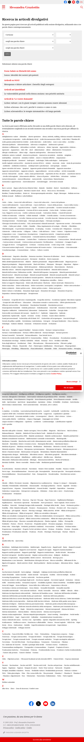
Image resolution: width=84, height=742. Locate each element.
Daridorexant (6, 256)
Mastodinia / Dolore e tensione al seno (23, 444)
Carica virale (54, 210)
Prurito (40, 532)
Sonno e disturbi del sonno (11, 620)
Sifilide (63, 591)
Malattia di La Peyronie (55, 433)
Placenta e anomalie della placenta (31, 521)
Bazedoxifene (65, 188)
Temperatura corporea (59, 634)
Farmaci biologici (48, 333)
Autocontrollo (37, 179)
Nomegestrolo (42, 474)
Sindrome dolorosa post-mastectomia (31, 604)
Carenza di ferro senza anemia (37, 210)
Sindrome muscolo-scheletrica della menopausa (35, 606)
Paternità (13, 505)
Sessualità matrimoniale (10, 591)
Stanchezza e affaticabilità (37, 622)
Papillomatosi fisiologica (65, 500)
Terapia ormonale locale (21, 639)
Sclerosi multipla (62, 575)
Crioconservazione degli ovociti (13, 247)
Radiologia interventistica (20, 547)
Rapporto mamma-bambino (62, 550)
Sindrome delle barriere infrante (38, 601)
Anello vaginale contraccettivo (12, 163)
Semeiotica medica (14, 583)
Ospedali (52, 488)
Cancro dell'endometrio (10, 205)
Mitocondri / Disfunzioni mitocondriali (15, 460)
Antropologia (55, 166)
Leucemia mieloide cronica (25, 416)
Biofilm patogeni (16, 191)
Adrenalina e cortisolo (28, 147)
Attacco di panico (43, 176)
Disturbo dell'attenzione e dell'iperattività (16, 280)
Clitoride (64, 226)
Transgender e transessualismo (35, 647)
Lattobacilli (55, 411)
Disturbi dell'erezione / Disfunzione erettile (17, 272)
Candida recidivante (9, 208)
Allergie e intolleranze (10, 152)
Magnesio (52, 431)
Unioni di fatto (58, 659)
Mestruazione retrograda (30, 452)
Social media (74, 614)
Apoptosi (26, 168)
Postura (13, 524)
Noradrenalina (54, 474)
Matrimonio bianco (61, 444)
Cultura (32, 250)
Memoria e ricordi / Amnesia (63, 446)
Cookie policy (20, 728)
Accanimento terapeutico (11, 139)
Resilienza (65, 555)
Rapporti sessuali (75, 547)
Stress (10, 625)
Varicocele (58, 668)
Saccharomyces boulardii (11, 572)
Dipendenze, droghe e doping (12, 267)
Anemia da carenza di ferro (34, 163)
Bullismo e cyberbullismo (23, 196)
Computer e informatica (10, 237)
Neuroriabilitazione (9, 474)
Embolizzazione (42, 308)
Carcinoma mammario (17, 210)
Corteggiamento (22, 245)
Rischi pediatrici (39, 563)
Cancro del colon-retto (41, 202)
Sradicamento (7, 622)
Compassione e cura (9, 234)
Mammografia (61, 439)
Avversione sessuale (56, 182)
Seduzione (69, 580)
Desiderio (42, 259)
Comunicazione (25, 237)
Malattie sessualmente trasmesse (13, 439)
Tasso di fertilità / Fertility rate (22, 634)
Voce (23, 676)
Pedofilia (5, 508)
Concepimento (63, 237)
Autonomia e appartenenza (11, 182)
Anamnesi (21, 160)
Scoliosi (72, 575)
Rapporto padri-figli (29, 552)
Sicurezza (55, 591)
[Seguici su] (73, 2)
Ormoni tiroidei (42, 488)
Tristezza (34, 650)
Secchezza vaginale (42, 580)
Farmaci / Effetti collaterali (32, 333)
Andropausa (63, 160)
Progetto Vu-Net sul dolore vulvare (35, 529)
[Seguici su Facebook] (65, 2)
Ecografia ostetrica (43, 300)
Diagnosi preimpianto (9, 264)
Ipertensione (11, 402)
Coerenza (76, 229)
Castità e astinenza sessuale (32, 213)
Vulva (59, 676)
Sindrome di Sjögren (9, 604)
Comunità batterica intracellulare (44, 237)
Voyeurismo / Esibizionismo (46, 676)
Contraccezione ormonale (12, 242)
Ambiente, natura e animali (11, 155)
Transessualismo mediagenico (12, 647)
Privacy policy (8, 728)
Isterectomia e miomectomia (12, 405)
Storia (4, 625)
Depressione (6, 259)
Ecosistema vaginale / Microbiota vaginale (66, 300)
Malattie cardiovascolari (53, 436)
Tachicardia (6, 634)
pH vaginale (16, 511)
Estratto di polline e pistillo (11, 321)
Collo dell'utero (44, 231)
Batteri (56, 188)
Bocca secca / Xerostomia (56, 191)
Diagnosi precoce (71, 262)
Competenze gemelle (63, 234)
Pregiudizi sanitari (40, 524)
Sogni (17, 617)
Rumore (5, 566)
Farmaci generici (62, 333)
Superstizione (62, 625)
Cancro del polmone (58, 202)
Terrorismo (6, 642)
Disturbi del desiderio (42, 270)
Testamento (45, 642)
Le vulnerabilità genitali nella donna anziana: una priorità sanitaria (34, 93)
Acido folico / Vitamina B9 (71, 139)
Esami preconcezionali (10, 318)
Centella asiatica (52, 215)
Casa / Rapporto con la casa (11, 213)
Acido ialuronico (35, 142)
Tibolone (65, 642)
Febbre (45, 338)
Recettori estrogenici (9, 555)
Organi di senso (7, 488)
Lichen (69, 416)
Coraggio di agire (71, 242)
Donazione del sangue (48, 291)
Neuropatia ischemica (73, 471)
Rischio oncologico (53, 563)
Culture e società (43, 250)
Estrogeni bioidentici (59, 321)
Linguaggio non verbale (50, 419)
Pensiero (32, 508)
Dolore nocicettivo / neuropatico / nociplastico (46, 285)
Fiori (30, 346)
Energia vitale (63, 310)
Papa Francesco (50, 500)
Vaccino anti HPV (26, 665)
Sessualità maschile (63, 588)
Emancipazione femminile (11, 308)
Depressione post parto (20, 259)
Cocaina (48, 229)
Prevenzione (68, 524)
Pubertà (72, 532)
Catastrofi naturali (65, 213)
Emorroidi (53, 308)
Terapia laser (6, 639)
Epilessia (62, 313)
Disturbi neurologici (21, 275)
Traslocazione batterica (10, 650)
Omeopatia (72, 483)
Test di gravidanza (33, 642)
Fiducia (15, 346)
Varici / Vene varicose (46, 668)
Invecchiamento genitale (43, 399)
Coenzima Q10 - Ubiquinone (62, 229)
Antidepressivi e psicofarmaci (38, 166)
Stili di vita (71, 622)
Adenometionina (23, 144)
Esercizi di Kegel (69, 318)
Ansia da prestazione (74, 163)
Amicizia (60, 155)
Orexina (74, 486)
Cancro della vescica (71, 205)
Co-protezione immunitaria (24, 229)
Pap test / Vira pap (37, 500)
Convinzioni (59, 242)
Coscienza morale (44, 245)
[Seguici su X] (69, 2)
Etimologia (5, 324)
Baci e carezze (7, 188)
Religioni (57, 555)
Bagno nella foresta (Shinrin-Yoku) (25, 188)
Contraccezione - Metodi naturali (69, 239)
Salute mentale (33, 575)
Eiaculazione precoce (55, 305)
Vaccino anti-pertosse (55, 665)
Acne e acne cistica (59, 142)
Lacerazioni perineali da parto (31, 411)
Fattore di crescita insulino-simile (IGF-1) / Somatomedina (21, 338)
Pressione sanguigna (56, 524)
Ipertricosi (21, 402)
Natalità (58, 469)
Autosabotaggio (42, 182)
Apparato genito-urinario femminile (42, 168)
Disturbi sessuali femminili (39, 275)
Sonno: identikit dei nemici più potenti (21, 75)
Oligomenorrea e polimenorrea (41, 483)
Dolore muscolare (8, 285)
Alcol (31, 150)
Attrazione (65, 176)
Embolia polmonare (28, 308)
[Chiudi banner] (81, 353)
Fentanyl (44, 341)
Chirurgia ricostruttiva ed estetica (14, 223)
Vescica (27, 671)
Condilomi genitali (8, 239)
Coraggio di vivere (8, 245)
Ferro (51, 341)
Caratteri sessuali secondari (65, 208)
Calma (10, 202)
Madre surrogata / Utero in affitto (35, 431)
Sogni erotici (25, 617)
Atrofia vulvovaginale (10, 176)
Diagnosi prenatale (25, 264)
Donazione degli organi (31, 291)
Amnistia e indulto (28, 158)
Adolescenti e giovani (56, 144)
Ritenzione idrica (67, 563)
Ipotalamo (41, 402)
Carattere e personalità (46, 208)
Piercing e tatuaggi (35, 511)
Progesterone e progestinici (11, 529)
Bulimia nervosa (73, 193)
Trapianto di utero (62, 647)
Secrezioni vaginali (57, 580)
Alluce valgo (23, 152)
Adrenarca (41, 147)
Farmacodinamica (31, 335)
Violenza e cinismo (71, 671)
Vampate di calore (31, 668)
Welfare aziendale (8, 682)
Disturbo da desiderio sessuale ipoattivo (30, 278)
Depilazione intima (73, 256)
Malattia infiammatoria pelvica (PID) (14, 436)
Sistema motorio (36, 612)
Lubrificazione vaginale (64, 422)
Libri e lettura (60, 416)
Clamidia (32, 226)
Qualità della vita (8, 541)
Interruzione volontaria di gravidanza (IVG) (42, 397)
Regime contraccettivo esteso (42, 555)
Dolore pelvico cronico (39, 288)
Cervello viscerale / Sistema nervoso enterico (60, 218)
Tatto (36, 634)
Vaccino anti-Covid (39, 665)
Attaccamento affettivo (27, 176)
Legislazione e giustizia (61, 414)
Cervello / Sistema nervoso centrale (31, 218)
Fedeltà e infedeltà (26, 341)
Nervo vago (6, 471)
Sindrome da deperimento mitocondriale (16, 593)
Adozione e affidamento (10, 147)
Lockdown (37, 422)
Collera (34, 231)
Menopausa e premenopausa (34, 449)
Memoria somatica (8, 449)
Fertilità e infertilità (61, 341)
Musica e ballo (35, 462)
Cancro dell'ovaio (26, 205)
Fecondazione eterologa (10, 341)
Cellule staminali (32, 215)
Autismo (73, 176)
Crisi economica (58, 247)
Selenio (77, 580)
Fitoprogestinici (70, 346)
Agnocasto (5, 150)
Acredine (71, 142)
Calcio (4, 202)
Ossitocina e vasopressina (11, 491)
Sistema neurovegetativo (52, 612)
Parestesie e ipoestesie (22, 503)
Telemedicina (44, 634)
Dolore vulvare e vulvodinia (11, 291)
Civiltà (25, 226)
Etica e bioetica (73, 321)
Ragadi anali (57, 547)
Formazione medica (65, 349)
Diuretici (36, 280)
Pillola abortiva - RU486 (52, 511)
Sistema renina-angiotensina (12, 614)
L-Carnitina (15, 411)
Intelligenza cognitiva (43, 394)
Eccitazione (6, 300)
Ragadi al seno (46, 547)
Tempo (71, 634)
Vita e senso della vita (34, 673)
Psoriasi (65, 532)
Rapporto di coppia (44, 550)
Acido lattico (47, 142)
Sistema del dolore (68, 609)
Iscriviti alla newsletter (42, 740)
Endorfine (52, 310)
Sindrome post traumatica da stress (65, 606)
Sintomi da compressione (35, 609)
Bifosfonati (5, 191)
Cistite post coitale (15, 226)
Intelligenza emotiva (59, 394)
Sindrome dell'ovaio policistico (53, 596)
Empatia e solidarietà (9, 310)
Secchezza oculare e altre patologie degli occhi (18, 580)
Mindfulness (26, 457)
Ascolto (20, 174)
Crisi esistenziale (71, 247)
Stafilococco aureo (20, 622)
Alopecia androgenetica (37, 152)
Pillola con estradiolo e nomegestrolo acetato (17, 516)
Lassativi (47, 411)
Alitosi (48, 150)
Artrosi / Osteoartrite (9, 174)
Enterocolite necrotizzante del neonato (15, 313)
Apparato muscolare (64, 168)
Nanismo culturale (21, 469)
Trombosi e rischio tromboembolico (69, 650)
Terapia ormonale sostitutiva (42, 639)
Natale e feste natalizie (46, 469)
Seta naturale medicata (28, 591)
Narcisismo (33, 469)
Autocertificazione (24, 179)
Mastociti (5, 444)
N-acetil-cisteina (7, 469)
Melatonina (48, 446)
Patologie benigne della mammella (30, 505)
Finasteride (23, 346)
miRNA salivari (37, 457)
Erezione (31, 316)
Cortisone (32, 245)
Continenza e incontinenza (47, 239)
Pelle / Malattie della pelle (19, 508)
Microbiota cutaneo (36, 454)
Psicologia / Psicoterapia (52, 532)
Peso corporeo (72, 508)
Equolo (23, 316)
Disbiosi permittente (46, 267)
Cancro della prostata (55, 205)
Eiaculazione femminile (38, 305)
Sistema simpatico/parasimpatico (34, 614)
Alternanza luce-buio (55, 152)
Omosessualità (34, 486)
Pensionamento (42, 508)
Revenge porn (58, 558)
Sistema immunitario (9, 612)
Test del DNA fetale (18, 642)
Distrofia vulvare (8, 270)
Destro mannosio (53, 259)
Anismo (48, 163)
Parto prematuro (47, 503)
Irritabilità (56, 402)
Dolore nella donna (22, 285)
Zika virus (5, 688)
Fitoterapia (6, 349)
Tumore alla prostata (10, 653)
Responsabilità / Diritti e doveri (30, 558)
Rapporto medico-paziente (11, 552)
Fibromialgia (6, 346)
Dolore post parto (55, 288)
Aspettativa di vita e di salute (56, 174)
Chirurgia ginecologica (36, 221)
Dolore (60, 280)
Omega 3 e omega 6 (60, 483)
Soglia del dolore (8, 617)
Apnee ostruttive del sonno (11, 168)
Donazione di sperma (65, 291)
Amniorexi (16, 158)
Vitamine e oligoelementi (11, 676)
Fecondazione (54, 338)
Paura (63, 505)
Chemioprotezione (8, 221)
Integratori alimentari (9, 394)
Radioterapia (35, 547)
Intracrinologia (7, 399)
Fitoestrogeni (58, 346)
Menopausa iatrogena (53, 449)
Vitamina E (77, 673)
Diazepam (50, 264)
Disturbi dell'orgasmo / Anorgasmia (45, 272)
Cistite (5, 226)
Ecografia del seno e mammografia (24, 300)
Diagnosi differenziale (56, 262)
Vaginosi (20, 668)
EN (81, 2)
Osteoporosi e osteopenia (30, 491)
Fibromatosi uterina (52, 343)
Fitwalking (15, 349)
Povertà (20, 524)
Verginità (67, 668)
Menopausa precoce (70, 449)
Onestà (59, 486)
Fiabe (30, 343)
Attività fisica (55, 176)
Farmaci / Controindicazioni (11, 333)
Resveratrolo (47, 558)
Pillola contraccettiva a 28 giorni (13, 518)
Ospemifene (61, 488)
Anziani (63, 166)
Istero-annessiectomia (30, 405)
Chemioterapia (22, 221)
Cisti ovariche (76, 223)
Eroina (38, 316)
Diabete (28, 262)
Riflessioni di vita (70, 560)
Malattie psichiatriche (70, 436)
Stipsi (78, 622)
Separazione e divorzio (59, 585)
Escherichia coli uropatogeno (52, 318)
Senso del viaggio (8, 585)
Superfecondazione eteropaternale (43, 625)
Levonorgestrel (41, 416)
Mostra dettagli (72, 381)
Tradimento (63, 645)
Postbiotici (5, 524)
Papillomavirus (7, 503)
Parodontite (35, 503)
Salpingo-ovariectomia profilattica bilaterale (56, 572)
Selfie (4, 583)
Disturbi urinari (74, 275)
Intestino (62, 397)
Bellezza (74, 188)
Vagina (4, 668)
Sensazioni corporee (29, 583)
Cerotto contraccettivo (10, 218)
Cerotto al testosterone (68, 215)
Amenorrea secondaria (47, 155)
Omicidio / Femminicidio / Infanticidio (15, 486)
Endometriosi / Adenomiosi (28, 310)
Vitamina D (68, 673)
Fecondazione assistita (68, 338)
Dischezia (70, 267)
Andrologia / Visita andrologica (46, 160)
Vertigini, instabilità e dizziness (12, 671)
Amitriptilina (6, 158)
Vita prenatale (48, 673)
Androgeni (30, 160)
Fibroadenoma (38, 343)
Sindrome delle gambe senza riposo (64, 601)
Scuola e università (28, 577)
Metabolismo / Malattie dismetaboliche (53, 452)
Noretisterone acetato (68, 474)
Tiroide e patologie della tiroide (33, 645)
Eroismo (45, 316)
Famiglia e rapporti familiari (21, 330)
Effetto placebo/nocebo (68, 302)
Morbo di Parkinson (62, 460)
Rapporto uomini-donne (45, 552)
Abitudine (23, 137)
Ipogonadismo (32, 402)
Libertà (50, 416)
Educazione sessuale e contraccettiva (45, 302)
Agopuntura (15, 150)
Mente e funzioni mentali (10, 452)
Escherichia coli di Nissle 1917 (29, 318)
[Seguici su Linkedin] (77, 2)
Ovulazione (17, 494)
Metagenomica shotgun (10, 454)
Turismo (35, 653)
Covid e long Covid (58, 245)
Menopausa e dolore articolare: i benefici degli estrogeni (29, 84)
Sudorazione (18, 625)
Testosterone (55, 642)
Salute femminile (8, 575)
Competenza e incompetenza (28, 234)
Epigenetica (54, 313)
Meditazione (38, 446)
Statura (50, 622)
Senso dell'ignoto (21, 585)
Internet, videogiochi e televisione (14, 397)
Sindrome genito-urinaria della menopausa (60, 604)
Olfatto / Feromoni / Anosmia (19, 483)
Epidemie (44, 313)
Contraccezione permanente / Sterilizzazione (37, 242)
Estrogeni (47, 321)
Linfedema (21, 419)
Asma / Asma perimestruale (34, 174)
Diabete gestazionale (40, 262)
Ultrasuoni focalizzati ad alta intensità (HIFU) (36, 659)
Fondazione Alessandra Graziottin (17, 732)
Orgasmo (18, 488)
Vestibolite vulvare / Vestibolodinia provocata (47, 671)
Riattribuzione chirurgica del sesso (37, 560)
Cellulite (42, 215)
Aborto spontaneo (34, 137)
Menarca (20, 449)
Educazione (27, 302)
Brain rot (26, 193)
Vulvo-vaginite (68, 676)
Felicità (37, 341)
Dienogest (59, 264)
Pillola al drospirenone (10, 513)
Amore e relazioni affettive (45, 158)
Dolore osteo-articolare (72, 285)
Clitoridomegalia (8, 229)
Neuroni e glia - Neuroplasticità (39, 471)
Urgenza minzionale (72, 659)
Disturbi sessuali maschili (58, 275)
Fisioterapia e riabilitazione (43, 346)
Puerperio (5, 534)
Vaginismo (12, 668)
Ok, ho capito (68, 387)
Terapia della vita (49, 637)
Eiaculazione (24, 305)
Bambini (49, 188)
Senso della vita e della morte (39, 585)
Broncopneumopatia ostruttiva (41, 193)
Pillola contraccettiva (73, 516)
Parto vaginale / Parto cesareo (64, 503)
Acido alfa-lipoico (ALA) (30, 139)
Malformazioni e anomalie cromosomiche (40, 439)
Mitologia (33, 460)
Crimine (69, 245)
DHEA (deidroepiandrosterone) (13, 262)
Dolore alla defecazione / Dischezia (38, 283)
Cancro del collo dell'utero (23, 202)
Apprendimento (41, 171)
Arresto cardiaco (54, 171)
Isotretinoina (74, 402)
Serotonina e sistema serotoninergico (15, 588)
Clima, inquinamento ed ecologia (48, 226)
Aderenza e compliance (39, 144)
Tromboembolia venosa (47, 650)
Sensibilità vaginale (73, 583)
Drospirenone (33, 293)
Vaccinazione (14, 665)
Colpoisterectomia (70, 231)
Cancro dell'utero (40, 205)
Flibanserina (24, 349)
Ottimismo (43, 491)
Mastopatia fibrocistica (45, 444)
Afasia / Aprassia (52, 147)
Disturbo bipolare (8, 278)
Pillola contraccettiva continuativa (37, 518)
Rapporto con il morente (28, 550)
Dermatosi (33, 259)
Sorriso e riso (26, 620)
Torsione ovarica (51, 645)
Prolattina (59, 529)
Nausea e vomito (69, 469)
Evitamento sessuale (40, 324)
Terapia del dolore (35, 637)
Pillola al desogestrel (68, 511)
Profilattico (60, 526)
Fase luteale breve (45, 335)
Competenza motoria (46, 234)
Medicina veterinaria (24, 446)
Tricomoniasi (24, 650)
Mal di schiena (72, 431)
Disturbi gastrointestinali (68, 272)
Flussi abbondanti (37, 349)
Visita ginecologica (13, 673)
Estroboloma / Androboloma (32, 321)
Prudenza (32, 532)
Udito (4, 659)
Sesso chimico (34, 588)
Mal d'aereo (61, 431)
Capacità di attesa (24, 208)
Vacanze (5, 665)
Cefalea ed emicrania (9, 215)
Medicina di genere (9, 446)
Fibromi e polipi (66, 343)
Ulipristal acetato (13, 659)
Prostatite (75, 529)
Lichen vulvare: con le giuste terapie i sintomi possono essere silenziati (35, 103)
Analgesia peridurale (9, 160)
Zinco (12, 688)
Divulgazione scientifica (48, 280)
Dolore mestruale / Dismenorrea (63, 283)
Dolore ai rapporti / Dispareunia (13, 283)
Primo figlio (16, 526)
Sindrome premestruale (10, 609)
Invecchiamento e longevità (23, 399)
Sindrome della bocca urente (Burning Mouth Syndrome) (22, 598)
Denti (63, 256)
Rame (65, 547)
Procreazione (49, 526)
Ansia (63, 163)
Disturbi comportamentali (24, 270)
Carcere (5, 210)
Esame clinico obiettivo (57, 316)
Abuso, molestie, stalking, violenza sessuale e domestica (62, 137)
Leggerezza (48, 414)
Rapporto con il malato (10, 550)
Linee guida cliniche (9, 419)
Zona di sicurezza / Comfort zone (27, 688)
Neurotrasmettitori (24, 474)
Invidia (75, 399)
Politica (60, 521)
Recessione (71, 552)
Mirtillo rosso (48, 457)
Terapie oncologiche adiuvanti (63, 639)
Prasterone (28, 524)
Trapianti (51, 647)
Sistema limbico (23, 612)
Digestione (67, 264)
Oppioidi (66, 486)
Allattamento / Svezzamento (61, 150)
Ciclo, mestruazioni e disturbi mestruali (40, 223)
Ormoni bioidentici (28, 488)
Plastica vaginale (50, 521)
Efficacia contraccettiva (10, 305)
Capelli (34, 208)
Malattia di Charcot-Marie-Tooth (34, 433)
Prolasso (51, 529)
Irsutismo (65, 402)
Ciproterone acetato (63, 223)
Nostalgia (5, 477)
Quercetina (19, 541)
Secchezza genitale (42, 577)
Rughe (77, 563)
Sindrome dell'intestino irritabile (65, 593)
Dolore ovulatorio (8, 288)
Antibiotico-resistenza (19, 166)
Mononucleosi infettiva (46, 460)
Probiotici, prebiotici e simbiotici (32, 526)
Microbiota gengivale (52, 454)
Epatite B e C (35, 313)
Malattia (18, 433)
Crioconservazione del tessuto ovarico (38, 247)
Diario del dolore (39, 264)
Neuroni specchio (58, 471)
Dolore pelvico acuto (23, 288)
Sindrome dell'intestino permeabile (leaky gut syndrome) (22, 596)
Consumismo (20, 239)
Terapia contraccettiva (19, 637)
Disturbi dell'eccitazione (60, 270)
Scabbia (52, 575)
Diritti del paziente (30, 267)
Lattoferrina (65, 411)
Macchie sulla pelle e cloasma (12, 431)
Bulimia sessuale (7, 196)
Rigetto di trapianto (9, 563)
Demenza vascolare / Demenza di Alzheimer (44, 256)
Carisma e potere (66, 210)
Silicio (76, 591)
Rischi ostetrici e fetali (24, 563)
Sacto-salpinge (26, 572)
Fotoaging (77, 349)
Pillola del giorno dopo (10, 521)
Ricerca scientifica (56, 560)
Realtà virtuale (61, 552)
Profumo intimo (70, 526)
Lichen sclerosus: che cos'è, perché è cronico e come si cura (30, 107)
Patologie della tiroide (51, 505)
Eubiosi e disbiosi (17, 324)
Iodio (4, 402)
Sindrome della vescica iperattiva (13, 601)
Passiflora (5, 505)
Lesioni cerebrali (8, 416)
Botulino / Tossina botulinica (12, 193)
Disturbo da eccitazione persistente (57, 278)
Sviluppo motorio (24, 628)
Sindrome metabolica (9, 606)
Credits (29, 728)
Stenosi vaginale (60, 622)
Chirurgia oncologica (53, 221)
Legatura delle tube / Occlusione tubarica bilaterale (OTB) (22, 414)
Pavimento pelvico (73, 505)
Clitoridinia (73, 226)
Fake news (5, 330)
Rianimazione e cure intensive (12, 560)
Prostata (67, 529)
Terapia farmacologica (65, 637)
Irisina (49, 402)
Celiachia (22, 215)
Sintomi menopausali (52, 609)
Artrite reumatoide (68, 171)
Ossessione (70, 488)
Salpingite (36, 572)
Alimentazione (39, 150)
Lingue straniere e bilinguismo (12, 422)
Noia (33, 474)
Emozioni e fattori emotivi (67, 308)
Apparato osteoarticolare (10, 171)
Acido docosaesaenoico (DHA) (50, 139)
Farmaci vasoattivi (8, 335)
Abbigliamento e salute (10, 137)
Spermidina (37, 620)
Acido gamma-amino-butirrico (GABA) (15, 142)
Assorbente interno (74, 174)
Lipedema (28, 422)
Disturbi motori (7, 275)
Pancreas (26, 500)
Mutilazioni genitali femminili (52, 462)
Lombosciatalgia (48, 422)
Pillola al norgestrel (26, 513)
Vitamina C (58, 673)
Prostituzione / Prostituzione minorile (15, 532)
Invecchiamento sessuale (62, 399)
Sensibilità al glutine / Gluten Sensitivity (51, 583)
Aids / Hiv (24, 150)
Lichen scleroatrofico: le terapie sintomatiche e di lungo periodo (32, 111)
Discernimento (60, 267)
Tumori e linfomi (25, 653)
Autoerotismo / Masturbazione (53, 179)
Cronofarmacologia (8, 250)
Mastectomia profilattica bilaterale (65, 441)
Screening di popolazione (11, 577)
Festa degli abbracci (9, 343)
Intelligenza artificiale (26, 394)
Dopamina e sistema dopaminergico (14, 293)
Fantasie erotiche (38, 330)
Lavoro (73, 411)
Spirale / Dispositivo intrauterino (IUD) (56, 620)
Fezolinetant (22, 343)
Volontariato (31, 676)
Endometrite (43, 310)
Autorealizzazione (29, 182)
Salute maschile (21, 575)
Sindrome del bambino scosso (42, 593)
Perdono (52, 508)
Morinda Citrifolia (8, 462)
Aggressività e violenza (67, 147)
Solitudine (34, 617)
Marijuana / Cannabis (9, 441)
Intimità (69, 397)
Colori (53, 231)
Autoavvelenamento (9, 179)
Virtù (4, 673)
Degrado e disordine (20, 256)
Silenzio (70, 591)
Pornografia (69, 521)
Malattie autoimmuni (36, 436)
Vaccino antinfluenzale (72, 665)
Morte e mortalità (22, 462)
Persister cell (61, 508)
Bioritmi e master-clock (32, 191)
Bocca (44, 191)
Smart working (53, 614)
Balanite (42, 188)
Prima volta (6, 526)
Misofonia (58, 457)
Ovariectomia (68, 491)
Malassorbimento (8, 433)
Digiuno (75, 264)
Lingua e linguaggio (34, 419)
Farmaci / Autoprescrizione (55, 330)
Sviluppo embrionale (9, 628)
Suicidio (27, 625)
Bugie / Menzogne (60, 193)
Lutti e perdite (7, 424)
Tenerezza (5, 637)
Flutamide (48, 349)
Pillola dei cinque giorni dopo (61, 518)
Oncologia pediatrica (48, 486)
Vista (23, 673)
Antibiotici (6, 166)
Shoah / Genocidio (44, 591)
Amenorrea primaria (30, 155)
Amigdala (68, 155)
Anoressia (56, 163)
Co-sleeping (40, 229)
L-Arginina (6, 411)
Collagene (27, 231)
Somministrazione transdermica (51, 617)
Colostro (60, 231)
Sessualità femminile (48, 588)
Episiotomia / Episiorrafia (10, 316)
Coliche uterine (17, 231)
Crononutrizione (22, 250)
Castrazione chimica (50, 213)
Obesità (4, 483)
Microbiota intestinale (68, 454)
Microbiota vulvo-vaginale (11, 457)
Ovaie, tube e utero (55, 491)
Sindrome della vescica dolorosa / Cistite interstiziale (62, 598)
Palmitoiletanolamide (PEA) (11, 500)
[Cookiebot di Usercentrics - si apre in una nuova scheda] (67, 353)
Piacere (24, 511)
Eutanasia (28, 324)
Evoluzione (52, 324)
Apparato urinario (27, 171)
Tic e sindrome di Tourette (11, 645)
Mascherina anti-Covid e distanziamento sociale (35, 441)
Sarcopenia (44, 575)
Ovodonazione (7, 494)
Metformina (24, 454)
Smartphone (64, 614)
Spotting (74, 620)
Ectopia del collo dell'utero (12, 302)
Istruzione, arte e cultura (48, 405)
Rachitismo (6, 547)
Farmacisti (19, 335)
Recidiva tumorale (24, 555)
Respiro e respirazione (10, 558)
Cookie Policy (56, 374)
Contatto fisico (32, 239)
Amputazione (61, 158)
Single (22, 609)
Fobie (55, 349)
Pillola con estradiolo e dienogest (46, 513)
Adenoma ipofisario (9, 144)
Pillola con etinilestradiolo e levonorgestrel (49, 516)
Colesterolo (6, 231)
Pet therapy (6, 511)
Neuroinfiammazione (19, 471)
